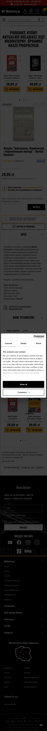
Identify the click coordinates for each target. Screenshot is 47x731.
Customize (22, 392)
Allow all (23, 384)
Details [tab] (24, 343)
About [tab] (38, 343)
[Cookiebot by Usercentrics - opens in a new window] (33, 336)
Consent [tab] (8, 343)
